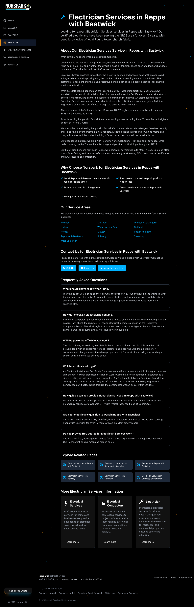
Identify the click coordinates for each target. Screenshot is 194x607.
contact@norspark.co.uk (71, 579)
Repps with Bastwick (72, 236)
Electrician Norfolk (67, 593)
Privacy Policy (160, 577)
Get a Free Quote (18, 590)
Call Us (70, 268)
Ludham (65, 227)
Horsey (64, 231)
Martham (102, 222)
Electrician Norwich (47, 593)
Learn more (72, 541)
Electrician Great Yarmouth (90, 593)
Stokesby (139, 236)
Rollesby (102, 236)
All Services (110, 593)
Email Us (89, 268)
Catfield (138, 227)
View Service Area (113, 268)
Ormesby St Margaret (145, 222)
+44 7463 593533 (93, 579)
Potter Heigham (142, 231)
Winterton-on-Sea (107, 227)
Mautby (101, 231)
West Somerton (69, 240)
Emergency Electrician (128, 593)
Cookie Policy (185, 577)
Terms (173, 577)
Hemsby (65, 222)
